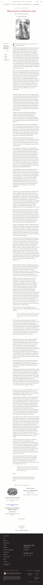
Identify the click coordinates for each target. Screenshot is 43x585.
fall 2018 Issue (25, 485)
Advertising (6, 542)
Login (37, 1)
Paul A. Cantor (31, 493)
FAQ (4, 538)
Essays (4, 559)
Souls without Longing (12, 498)
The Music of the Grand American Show (12, 508)
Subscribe (7, 564)
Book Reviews (25, 8)
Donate (5, 545)
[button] (1, 1)
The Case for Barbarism (30, 491)
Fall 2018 (13, 4)
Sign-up (26, 549)
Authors (5, 561)
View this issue (21, 518)
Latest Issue (6, 552)
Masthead (5, 547)
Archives (5, 554)
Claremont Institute (25, 530)
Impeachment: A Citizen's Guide (6, 48)
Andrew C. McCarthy (22, 16)
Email (6, 54)
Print (6, 58)
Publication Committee (8, 549)
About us (5, 540)
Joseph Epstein (13, 511)
